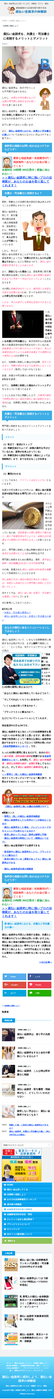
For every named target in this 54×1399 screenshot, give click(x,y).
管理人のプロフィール (22, 1370)
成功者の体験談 (14, 1204)
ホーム (8, 1363)
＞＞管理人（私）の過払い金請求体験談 (22, 774)
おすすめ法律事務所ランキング (21, 1199)
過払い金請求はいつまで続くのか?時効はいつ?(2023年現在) (34, 1281)
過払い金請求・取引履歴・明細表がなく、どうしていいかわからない (33, 1093)
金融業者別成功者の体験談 (19, 1209)
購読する (11, 1241)
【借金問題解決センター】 (15, 746)
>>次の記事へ (45, 962)
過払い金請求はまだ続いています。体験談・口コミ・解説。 (27, 1386)
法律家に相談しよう (12, 1006)
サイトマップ (13, 1229)
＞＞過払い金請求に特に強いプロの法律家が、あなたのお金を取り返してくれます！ (27, 181)
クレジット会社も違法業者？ (20, 1219)
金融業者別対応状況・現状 (19, 1214)
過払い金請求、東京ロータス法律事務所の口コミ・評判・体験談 (34, 1337)
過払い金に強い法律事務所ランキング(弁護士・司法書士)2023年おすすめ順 (34, 1263)
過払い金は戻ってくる (17, 1189)
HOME (10, 1185)
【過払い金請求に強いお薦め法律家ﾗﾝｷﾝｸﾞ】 (27, 806)
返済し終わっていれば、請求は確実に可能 (25, 834)
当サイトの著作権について (19, 1234)
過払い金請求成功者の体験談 (18, 869)
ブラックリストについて (18, 1224)
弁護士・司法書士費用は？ (17, 612)
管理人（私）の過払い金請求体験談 (22, 816)
